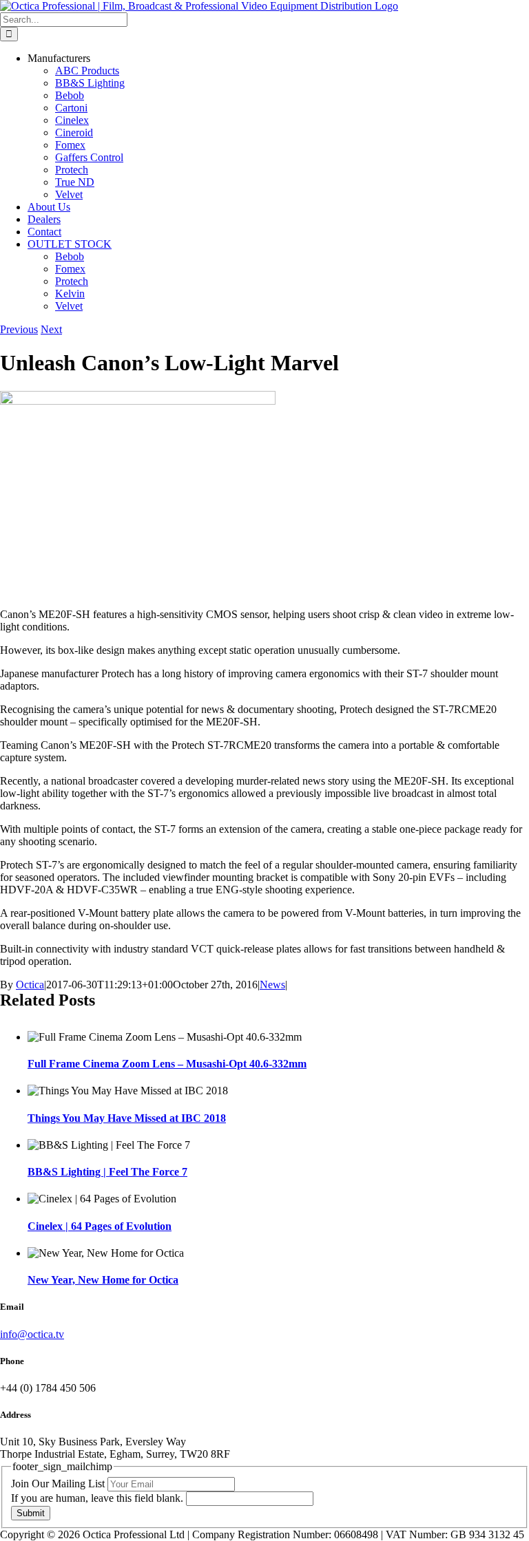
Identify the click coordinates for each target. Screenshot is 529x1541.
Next (51, 329)
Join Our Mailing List (59, 1483)
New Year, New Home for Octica (103, 1280)
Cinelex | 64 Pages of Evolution (100, 1226)
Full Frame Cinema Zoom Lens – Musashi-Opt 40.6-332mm (167, 1064)
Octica (30, 984)
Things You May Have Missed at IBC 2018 (127, 1118)
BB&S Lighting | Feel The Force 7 (107, 1172)
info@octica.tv (32, 1334)
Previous (19, 329)
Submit (31, 1513)
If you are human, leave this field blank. (98, 1498)
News (272, 984)
